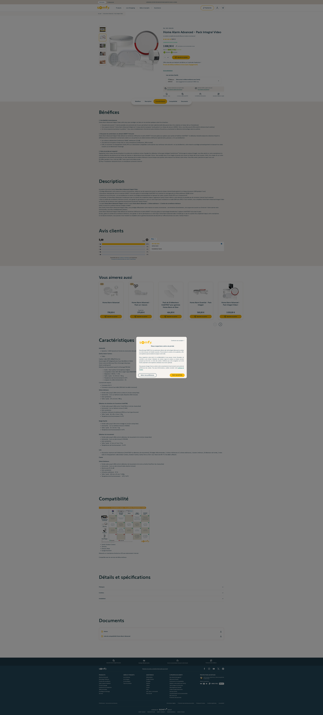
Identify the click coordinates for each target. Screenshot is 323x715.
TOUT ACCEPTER (177, 375)
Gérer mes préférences (147, 375)
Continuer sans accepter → (177, 340)
